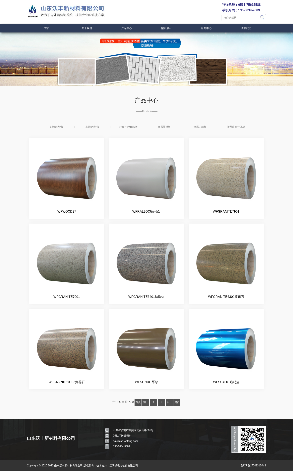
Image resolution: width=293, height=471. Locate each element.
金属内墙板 (200, 126)
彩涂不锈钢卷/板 (128, 126)
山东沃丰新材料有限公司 (51, 438)
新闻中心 (206, 28)
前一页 (145, 403)
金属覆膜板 (164, 126)
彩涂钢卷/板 (92, 126)
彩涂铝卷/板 (56, 126)
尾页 (177, 402)
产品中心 (126, 28)
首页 (46, 28)
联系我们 (246, 28)
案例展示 (166, 28)
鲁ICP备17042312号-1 (253, 465)
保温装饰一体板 (236, 126)
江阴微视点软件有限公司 (123, 465)
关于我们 (87, 28)
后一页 (169, 403)
